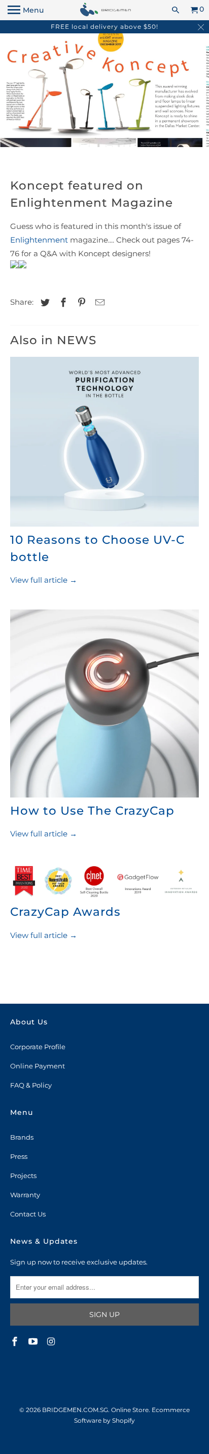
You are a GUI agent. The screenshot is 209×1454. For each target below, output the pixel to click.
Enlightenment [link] (39, 240)
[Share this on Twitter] (44, 302)
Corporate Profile (37, 1047)
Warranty (25, 1195)
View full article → (43, 580)
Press (18, 1156)
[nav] (26, 10)
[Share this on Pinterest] (80, 302)
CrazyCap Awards (65, 912)
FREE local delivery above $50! (104, 26)
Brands (21, 1137)
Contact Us (28, 1214)
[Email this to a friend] (98, 302)
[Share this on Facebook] (62, 302)
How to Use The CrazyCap (92, 811)
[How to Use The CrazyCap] (104, 705)
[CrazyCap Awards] (104, 883)
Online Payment (37, 1066)
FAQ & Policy (31, 1085)
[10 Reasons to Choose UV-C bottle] (104, 444)
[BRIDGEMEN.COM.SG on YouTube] (34, 1341)
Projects (23, 1175)
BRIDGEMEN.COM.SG (75, 1410)
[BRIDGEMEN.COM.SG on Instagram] (52, 1341)
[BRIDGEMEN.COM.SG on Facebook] (15, 1341)
